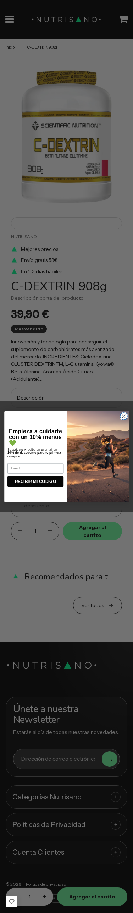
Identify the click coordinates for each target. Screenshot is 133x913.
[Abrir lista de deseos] (11, 901)
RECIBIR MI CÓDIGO (35, 481)
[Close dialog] (123, 416)
